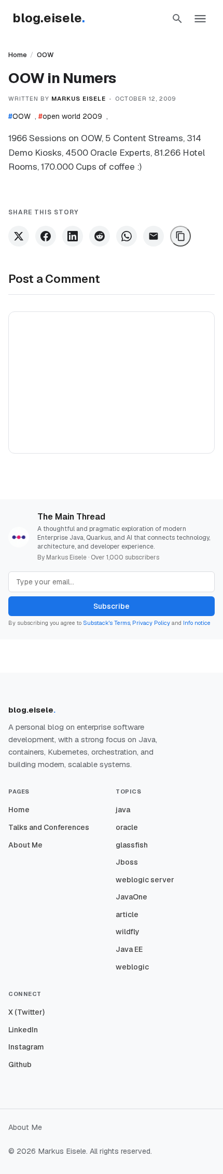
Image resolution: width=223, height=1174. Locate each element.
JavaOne (131, 897)
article (127, 914)
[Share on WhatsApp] (126, 236)
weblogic (132, 967)
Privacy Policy (151, 622)
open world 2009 (70, 116)
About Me (25, 845)
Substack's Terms (106, 622)
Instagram (26, 1047)
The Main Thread (71, 516)
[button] (177, 18)
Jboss (127, 862)
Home (17, 54)
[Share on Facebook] (45, 236)
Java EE (129, 949)
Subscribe (111, 606)
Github (20, 1064)
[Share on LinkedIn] (72, 236)
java (123, 809)
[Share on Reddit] (99, 236)
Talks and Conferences (48, 827)
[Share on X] (18, 236)
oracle (127, 827)
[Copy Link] (180, 236)
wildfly (128, 931)
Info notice (197, 622)
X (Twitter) (26, 1012)
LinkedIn (23, 1029)
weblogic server (145, 879)
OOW (45, 54)
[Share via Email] (153, 236)
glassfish (132, 845)
